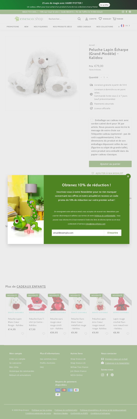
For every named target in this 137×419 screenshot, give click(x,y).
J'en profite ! (104, 5)
